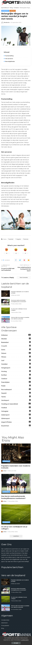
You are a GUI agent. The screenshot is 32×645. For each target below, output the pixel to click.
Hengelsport (5, 368)
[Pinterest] (24, 260)
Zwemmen (5, 426)
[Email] (28, 260)
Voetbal (4, 407)
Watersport (5, 415)
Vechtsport (5, 400)
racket (11, 239)
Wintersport (5, 418)
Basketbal (5, 342)
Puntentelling (9, 55)
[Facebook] (15, 260)
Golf (2, 360)
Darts (3, 349)
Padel (3, 386)
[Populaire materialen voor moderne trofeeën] (5, 293)
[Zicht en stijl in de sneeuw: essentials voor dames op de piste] (5, 319)
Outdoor (4, 378)
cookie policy (25, 640)
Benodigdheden (10, 61)
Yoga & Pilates (6, 422)
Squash (4, 393)
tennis (26, 239)
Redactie (7, 22)
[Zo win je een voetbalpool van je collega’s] (5, 311)
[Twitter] (20, 260)
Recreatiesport (6, 389)
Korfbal (4, 375)
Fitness (3, 357)
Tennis (12, 11)
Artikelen (5, 11)
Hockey (4, 371)
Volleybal (4, 411)
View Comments (24, 277)
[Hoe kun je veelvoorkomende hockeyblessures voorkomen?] (5, 302)
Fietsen (3, 353)
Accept (16, 643)
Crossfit (4, 346)
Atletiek (4, 339)
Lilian (4, 470)
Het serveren (9, 58)
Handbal (4, 364)
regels (19, 239)
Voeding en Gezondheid (9, 404)
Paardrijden (5, 382)
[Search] (29, 2)
